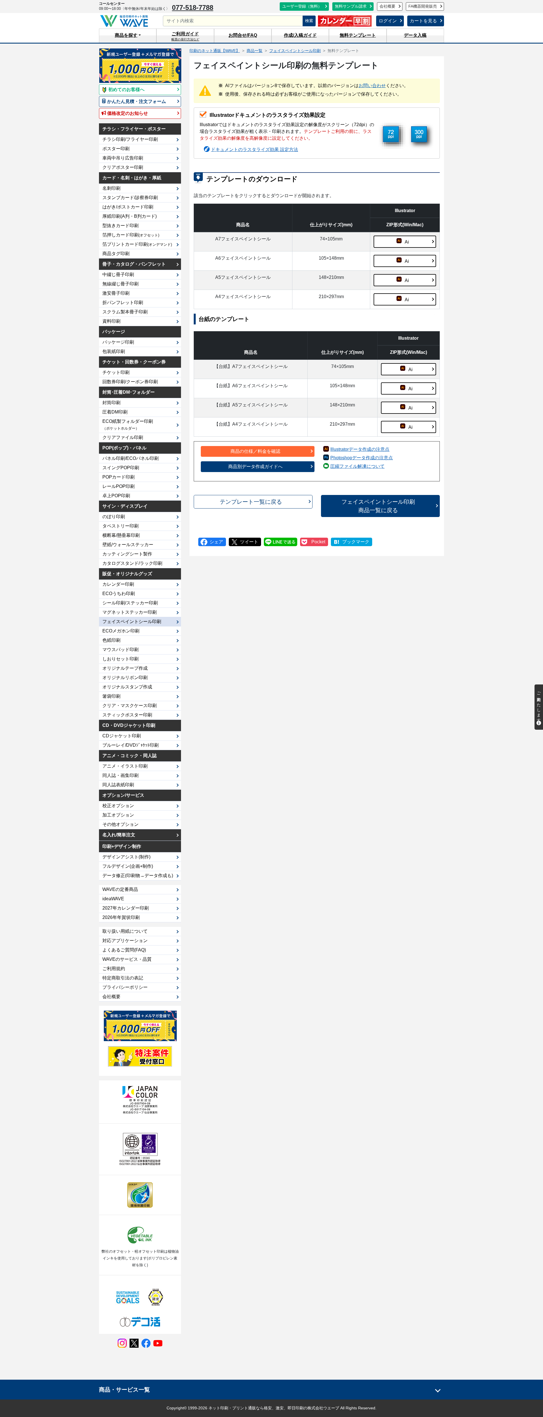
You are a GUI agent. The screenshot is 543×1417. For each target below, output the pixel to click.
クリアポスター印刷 (122, 167)
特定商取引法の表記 (122, 977)
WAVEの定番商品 (120, 889)
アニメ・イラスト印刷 (125, 766)
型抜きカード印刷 (120, 225)
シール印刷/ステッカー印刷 (130, 602)
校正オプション (118, 805)
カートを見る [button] (423, 20)
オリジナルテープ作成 (125, 668)
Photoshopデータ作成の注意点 (361, 457)
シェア (216, 541)
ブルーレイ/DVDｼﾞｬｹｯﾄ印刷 (130, 745)
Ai (407, 242)
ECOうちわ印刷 (118, 593)
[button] (127, 36)
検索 (309, 21)
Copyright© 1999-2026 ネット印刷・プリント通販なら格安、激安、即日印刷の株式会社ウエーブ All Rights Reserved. (271, 1408)
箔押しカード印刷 (130, 234)
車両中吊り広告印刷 (122, 158)
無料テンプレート (358, 35)
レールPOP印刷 (118, 486)
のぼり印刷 (113, 516)
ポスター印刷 (116, 148)
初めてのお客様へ (126, 89)
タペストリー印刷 (120, 526)
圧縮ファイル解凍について (357, 466)
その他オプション (120, 824)
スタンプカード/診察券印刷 (130, 197)
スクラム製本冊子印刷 (125, 311)
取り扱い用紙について (125, 931)
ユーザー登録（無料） (302, 6)
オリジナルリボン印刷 (125, 677)
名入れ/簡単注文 (118, 834)
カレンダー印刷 (118, 584)
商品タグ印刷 (116, 253)
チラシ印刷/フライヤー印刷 (130, 139)
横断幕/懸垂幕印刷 (121, 535)
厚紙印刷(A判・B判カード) (129, 216)
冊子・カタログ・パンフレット (134, 264)
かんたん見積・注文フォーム (136, 101)
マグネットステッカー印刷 (129, 612)
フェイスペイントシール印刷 (131, 621)
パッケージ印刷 (118, 342)
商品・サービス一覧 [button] (124, 1389)
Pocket (318, 541)
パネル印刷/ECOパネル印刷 (130, 458)
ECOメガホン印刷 (120, 630)
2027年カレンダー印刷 (125, 908)
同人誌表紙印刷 (118, 784)
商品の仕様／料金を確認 (255, 451)
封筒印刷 (111, 402)
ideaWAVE (113, 898)
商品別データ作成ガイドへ (255, 466)
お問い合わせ (372, 85)
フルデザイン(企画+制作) (127, 866)
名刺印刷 (111, 188)
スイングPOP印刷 (120, 467)
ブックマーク (355, 541)
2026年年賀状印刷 (121, 917)
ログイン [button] (388, 20)
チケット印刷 (116, 372)
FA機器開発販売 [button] (422, 6)
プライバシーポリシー (125, 987)
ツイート (249, 541)
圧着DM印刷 (115, 412)
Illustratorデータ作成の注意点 (359, 449)
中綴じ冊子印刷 (118, 274)
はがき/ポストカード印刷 (127, 206)
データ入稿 (415, 35)
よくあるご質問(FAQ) (124, 949)
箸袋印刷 (111, 696)
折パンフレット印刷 (122, 302)
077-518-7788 (192, 7)
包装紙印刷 (113, 351)
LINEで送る (280, 542)
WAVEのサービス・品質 (127, 959)
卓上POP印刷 (116, 495)
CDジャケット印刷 (121, 735)
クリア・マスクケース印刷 (129, 705)
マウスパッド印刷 (120, 649)
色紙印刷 (111, 640)
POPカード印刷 (118, 477)
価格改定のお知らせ (127, 113)
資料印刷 (111, 321)
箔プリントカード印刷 (137, 244)
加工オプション (118, 815)
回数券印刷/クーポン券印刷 (130, 381)
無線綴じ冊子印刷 (120, 283)
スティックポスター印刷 (127, 714)
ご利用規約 (113, 968)
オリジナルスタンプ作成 (127, 686)
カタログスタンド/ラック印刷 (132, 563)
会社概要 (387, 6)
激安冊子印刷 (116, 293)
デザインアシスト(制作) (126, 856)
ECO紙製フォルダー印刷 (127, 424)
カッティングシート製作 (127, 554)
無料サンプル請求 (351, 6)
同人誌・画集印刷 (120, 775)
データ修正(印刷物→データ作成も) (137, 875)
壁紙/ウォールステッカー (127, 544)
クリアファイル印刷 (122, 437)
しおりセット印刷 (120, 658)
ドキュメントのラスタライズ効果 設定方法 (254, 149)
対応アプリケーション (125, 940)
